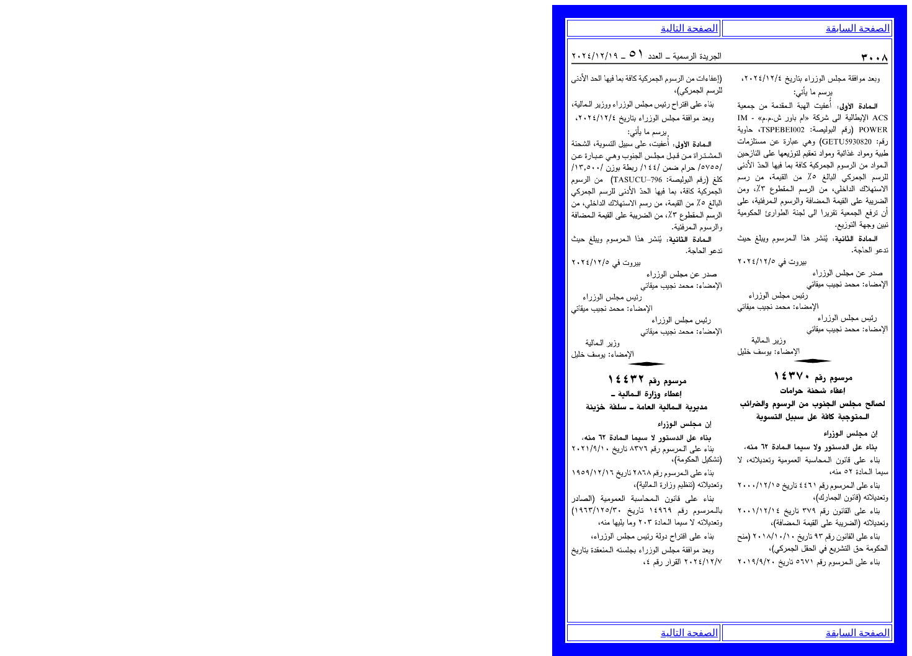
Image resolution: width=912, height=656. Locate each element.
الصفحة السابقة (858, 28)
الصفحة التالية (689, 28)
